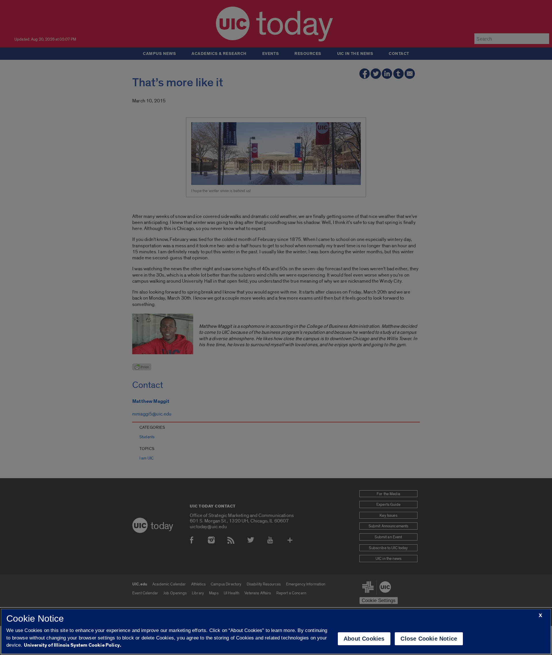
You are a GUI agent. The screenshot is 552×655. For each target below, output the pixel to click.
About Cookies (364, 638)
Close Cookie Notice (428, 638)
